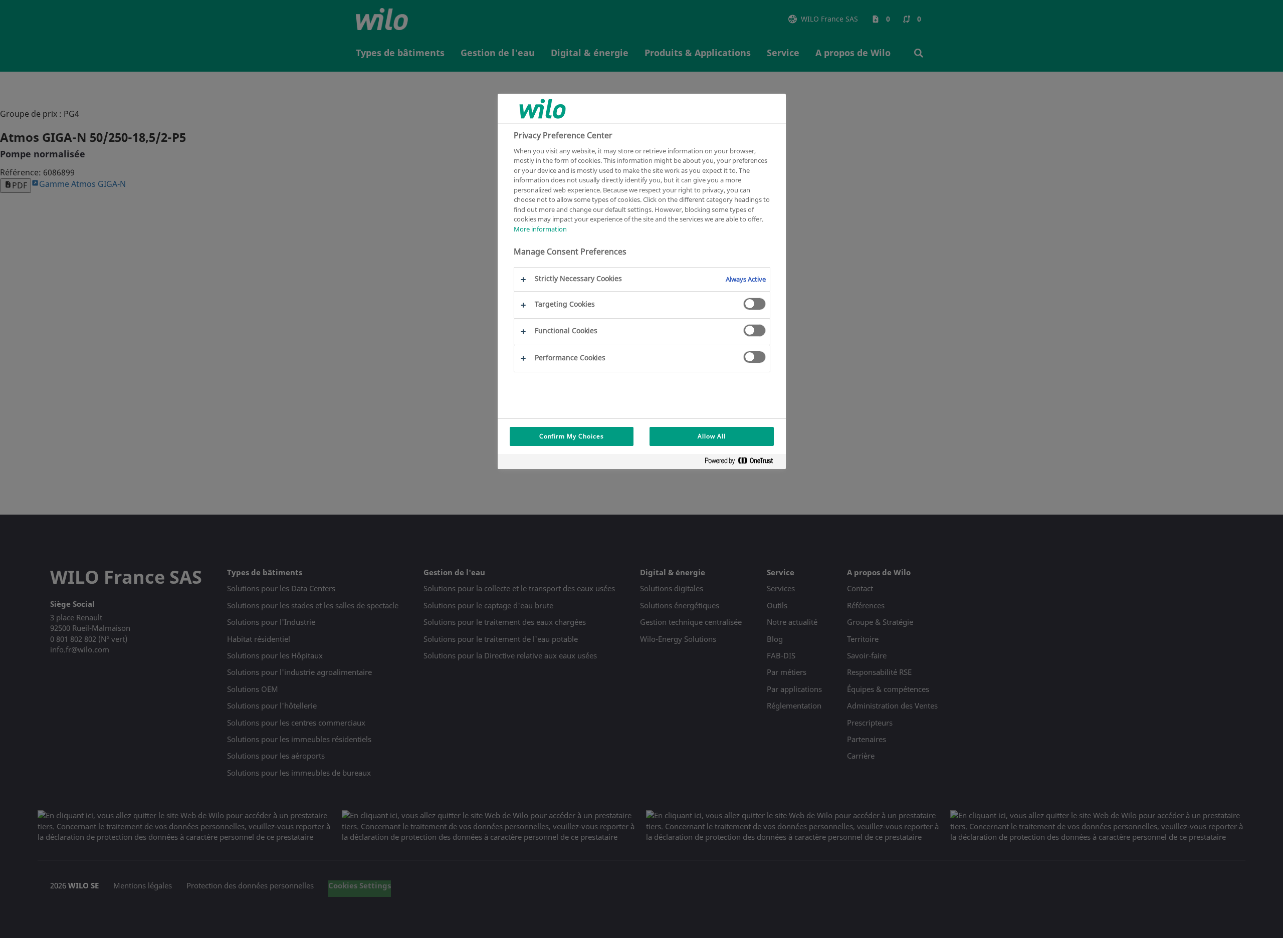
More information (540, 228)
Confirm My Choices (571, 436)
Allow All (712, 436)
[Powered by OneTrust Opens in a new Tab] (743, 462)
